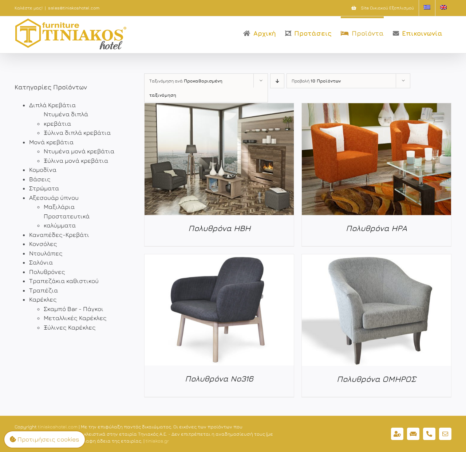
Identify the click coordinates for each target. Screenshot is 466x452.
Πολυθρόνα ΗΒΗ (219, 228)
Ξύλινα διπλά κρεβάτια (77, 132)
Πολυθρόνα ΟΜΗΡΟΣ (376, 379)
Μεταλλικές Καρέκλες (75, 318)
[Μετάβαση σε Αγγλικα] (443, 8)
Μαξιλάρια (59, 206)
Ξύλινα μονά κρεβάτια (76, 160)
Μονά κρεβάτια (51, 142)
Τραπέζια (43, 290)
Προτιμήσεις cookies (47, 439)
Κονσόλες (43, 243)
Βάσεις (40, 179)
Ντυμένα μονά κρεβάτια (79, 151)
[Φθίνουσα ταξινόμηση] (277, 80)
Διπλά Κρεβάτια (52, 105)
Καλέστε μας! (29, 8)
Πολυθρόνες (47, 271)
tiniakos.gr (157, 441)
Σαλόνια (41, 262)
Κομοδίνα (42, 169)
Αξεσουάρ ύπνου (54, 197)
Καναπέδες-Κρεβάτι (59, 234)
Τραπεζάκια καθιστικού (64, 280)
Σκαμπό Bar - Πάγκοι (73, 308)
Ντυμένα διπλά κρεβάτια (66, 118)
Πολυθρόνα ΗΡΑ (376, 228)
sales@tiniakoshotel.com (73, 8)
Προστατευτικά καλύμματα (67, 221)
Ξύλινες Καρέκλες (70, 327)
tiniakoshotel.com (58, 426)
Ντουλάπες (46, 253)
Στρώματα (44, 188)
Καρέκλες (43, 299)
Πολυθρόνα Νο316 (219, 378)
